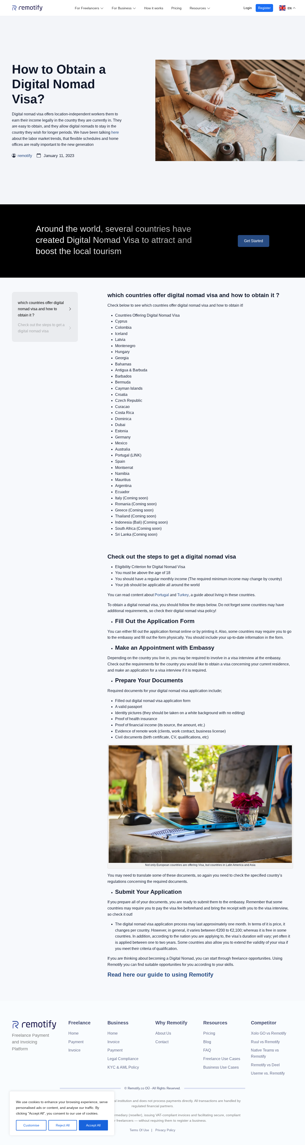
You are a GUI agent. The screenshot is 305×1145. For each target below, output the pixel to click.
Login (248, 8)
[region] (62, 1113)
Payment (75, 1042)
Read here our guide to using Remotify (160, 974)
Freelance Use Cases (221, 1059)
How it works (153, 8)
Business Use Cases (221, 1067)
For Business (122, 8)
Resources (198, 8)
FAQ (207, 1050)
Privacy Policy (165, 1130)
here (115, 132)
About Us (163, 1033)
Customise (31, 1125)
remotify (25, 155)
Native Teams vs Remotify (265, 1053)
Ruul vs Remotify (265, 1042)
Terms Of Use (139, 1130)
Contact (161, 1042)
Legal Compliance (122, 1059)
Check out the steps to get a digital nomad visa (41, 328)
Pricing (176, 8)
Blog (207, 1042)
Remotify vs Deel (265, 1065)
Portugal (162, 595)
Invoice (74, 1050)
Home (73, 1033)
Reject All (63, 1125)
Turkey (183, 595)
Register (264, 8)
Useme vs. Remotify (268, 1073)
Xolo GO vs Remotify (268, 1033)
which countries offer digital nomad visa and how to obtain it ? (41, 309)
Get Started (253, 241)
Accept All (93, 1125)
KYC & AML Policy (123, 1067)
